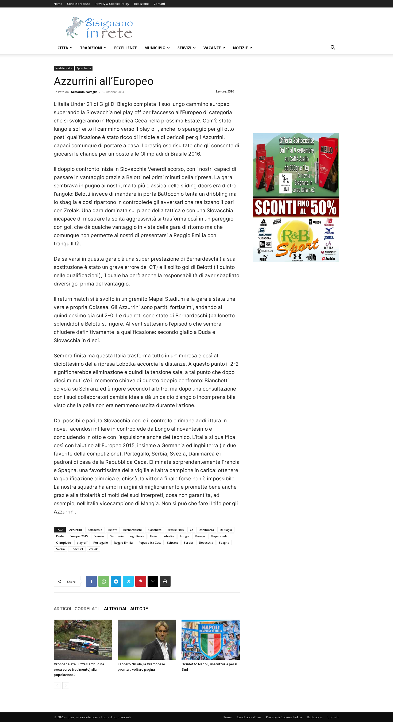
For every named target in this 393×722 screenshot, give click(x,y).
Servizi (184, 47)
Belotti (112, 530)
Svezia (60, 549)
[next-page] (65, 685)
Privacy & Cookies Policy (112, 4)
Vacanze (212, 47)
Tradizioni (91, 47)
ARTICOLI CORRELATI (76, 608)
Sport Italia (84, 68)
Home (58, 4)
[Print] (165, 581)
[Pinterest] (140, 581)
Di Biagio (226, 530)
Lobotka (168, 536)
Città (62, 47)
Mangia (200, 536)
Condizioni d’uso (78, 4)
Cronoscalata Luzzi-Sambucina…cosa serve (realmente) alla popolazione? (80, 669)
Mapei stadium (221, 536)
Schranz (172, 542)
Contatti (159, 4)
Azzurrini (75, 530)
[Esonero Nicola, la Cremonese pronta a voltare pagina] (147, 640)
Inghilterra (136, 536)
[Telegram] (116, 581)
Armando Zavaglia (84, 92)
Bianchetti (154, 530)
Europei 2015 (79, 536)
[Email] (153, 581)
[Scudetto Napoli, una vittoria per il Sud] (211, 640)
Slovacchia (206, 542)
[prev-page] (57, 685)
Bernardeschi (132, 530)
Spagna (224, 542)
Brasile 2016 (175, 530)
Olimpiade (63, 542)
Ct (191, 530)
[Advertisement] (242, 27)
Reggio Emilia (123, 542)
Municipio (154, 47)
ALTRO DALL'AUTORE (126, 608)
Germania (117, 536)
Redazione (141, 4)
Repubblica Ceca (149, 542)
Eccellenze (125, 47)
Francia (99, 536)
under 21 (77, 549)
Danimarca (206, 530)
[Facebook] (91, 581)
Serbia (188, 542)
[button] (332, 48)
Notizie (240, 47)
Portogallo (100, 542)
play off (82, 542)
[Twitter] (128, 581)
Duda (60, 536)
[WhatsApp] (103, 581)
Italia (153, 536)
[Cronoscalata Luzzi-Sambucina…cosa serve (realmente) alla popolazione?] (83, 640)
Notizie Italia (63, 68)
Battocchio (95, 530)
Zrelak (93, 549)
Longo (184, 536)
